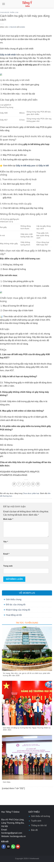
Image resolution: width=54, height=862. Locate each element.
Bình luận (8, 519)
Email (6, 554)
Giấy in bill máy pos (25, 165)
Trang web (8, 566)
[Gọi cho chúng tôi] (13, 846)
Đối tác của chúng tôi (15, 604)
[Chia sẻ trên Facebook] (19, 484)
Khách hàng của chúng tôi (18, 610)
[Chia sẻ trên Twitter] (23, 484)
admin (22, 27)
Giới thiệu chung (13, 599)
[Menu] (3, 4)
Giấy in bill (43, 165)
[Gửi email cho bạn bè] (28, 484)
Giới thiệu (6, 782)
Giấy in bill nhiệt (8, 55)
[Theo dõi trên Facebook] (3, 846)
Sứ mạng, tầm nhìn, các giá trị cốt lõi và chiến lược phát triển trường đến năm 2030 (26, 674)
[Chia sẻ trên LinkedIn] (38, 484)
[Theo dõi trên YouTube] (18, 846)
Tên (5, 542)
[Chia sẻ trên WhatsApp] (14, 484)
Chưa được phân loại (9, 12)
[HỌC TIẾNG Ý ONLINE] (27, 4)
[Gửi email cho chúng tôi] (8, 846)
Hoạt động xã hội (14, 615)
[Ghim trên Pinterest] (33, 484)
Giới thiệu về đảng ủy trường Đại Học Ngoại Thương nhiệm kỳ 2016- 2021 (27, 729)
